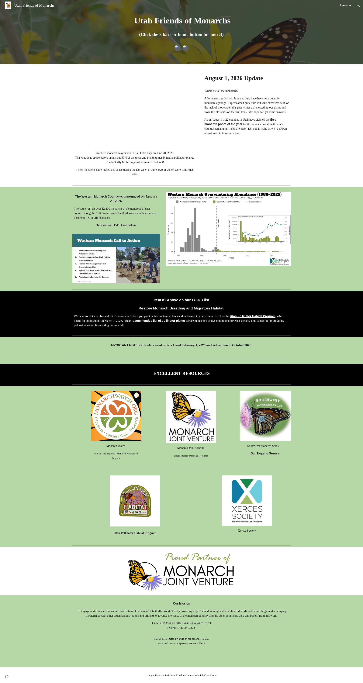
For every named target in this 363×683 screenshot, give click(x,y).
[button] (358, 5)
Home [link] (344, 5)
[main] (181, 28)
